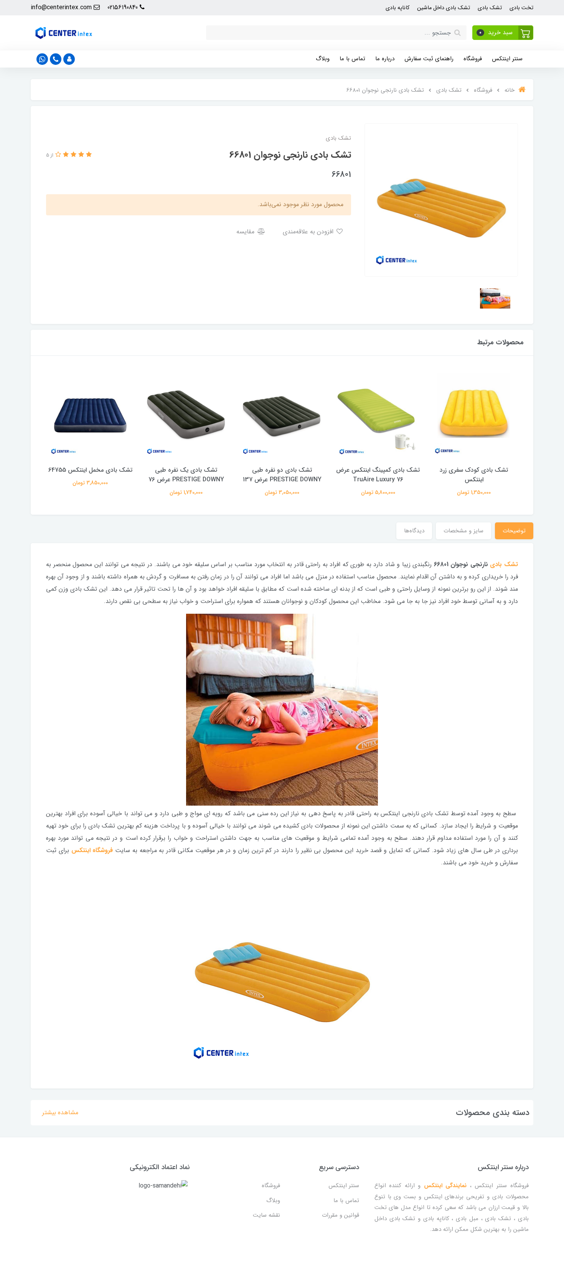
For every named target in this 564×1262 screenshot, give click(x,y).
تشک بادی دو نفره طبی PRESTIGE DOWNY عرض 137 (282, 474)
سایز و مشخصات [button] (463, 530)
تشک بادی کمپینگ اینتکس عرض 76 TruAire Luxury (378, 474)
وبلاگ (323, 58)
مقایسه (246, 231)
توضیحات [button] (514, 530)
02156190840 (123, 7)
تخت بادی (521, 7)
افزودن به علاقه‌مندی (309, 231)
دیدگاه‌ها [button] (414, 530)
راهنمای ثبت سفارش (429, 58)
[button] (502, 32)
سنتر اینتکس (507, 58)
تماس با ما (352, 58)
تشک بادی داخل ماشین (443, 7)
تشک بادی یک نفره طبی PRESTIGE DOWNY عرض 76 (186, 474)
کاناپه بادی (397, 7)
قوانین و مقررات (340, 1215)
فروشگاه (472, 58)
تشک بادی (490, 7)
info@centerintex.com (62, 7)
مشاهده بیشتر (60, 1112)
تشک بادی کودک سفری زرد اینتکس (474, 474)
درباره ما (384, 58)
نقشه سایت (266, 1215)
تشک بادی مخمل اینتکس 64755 (90, 470)
